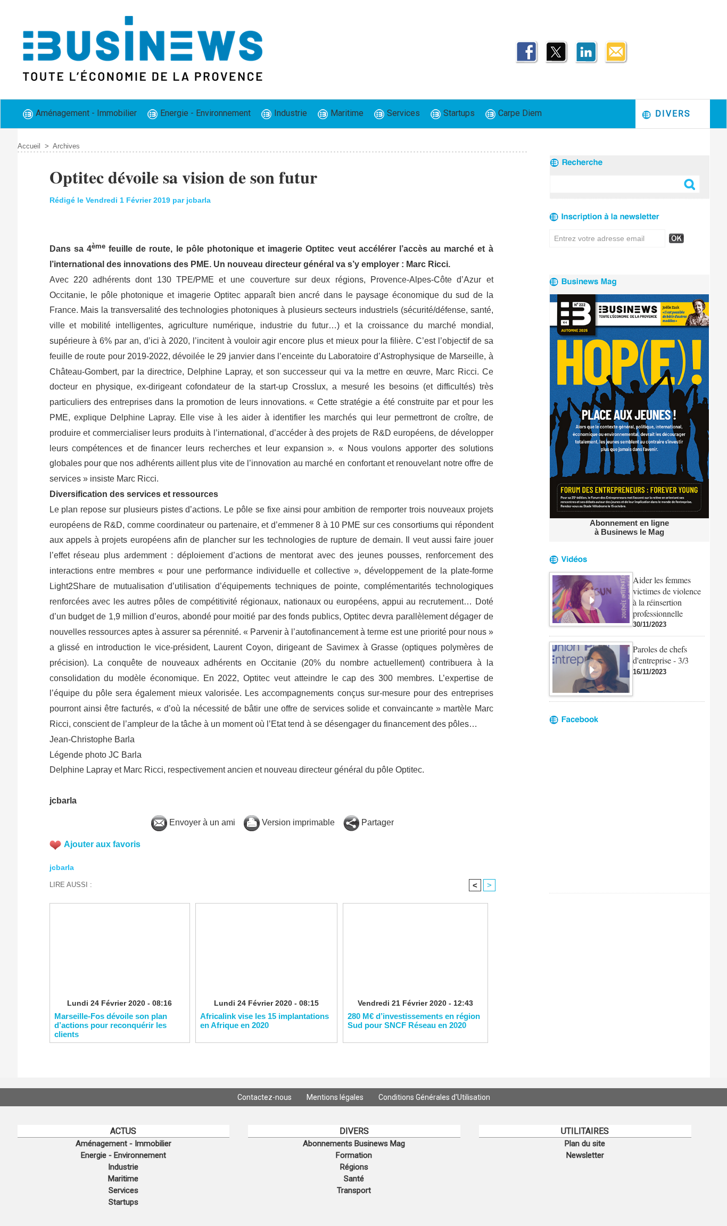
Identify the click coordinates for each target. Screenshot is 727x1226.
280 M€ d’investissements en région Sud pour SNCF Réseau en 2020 (414, 1021)
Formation (354, 1155)
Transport (354, 1190)
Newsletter (585, 1155)
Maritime (345, 113)
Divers (671, 114)
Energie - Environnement (204, 113)
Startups (458, 113)
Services (402, 113)
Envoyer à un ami (201, 822)
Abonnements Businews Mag (354, 1143)
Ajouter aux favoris (102, 844)
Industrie (289, 113)
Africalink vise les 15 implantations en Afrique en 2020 (264, 1021)
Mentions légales (336, 1097)
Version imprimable (297, 822)
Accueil (29, 146)
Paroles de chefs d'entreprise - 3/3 (661, 654)
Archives (66, 146)
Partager (376, 822)
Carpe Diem (519, 113)
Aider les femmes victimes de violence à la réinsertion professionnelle (667, 596)
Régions (354, 1167)
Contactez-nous (265, 1097)
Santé (354, 1178)
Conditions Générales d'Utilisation (434, 1097)
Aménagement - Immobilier (85, 113)
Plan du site (585, 1143)
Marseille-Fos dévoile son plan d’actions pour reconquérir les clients (110, 1025)
